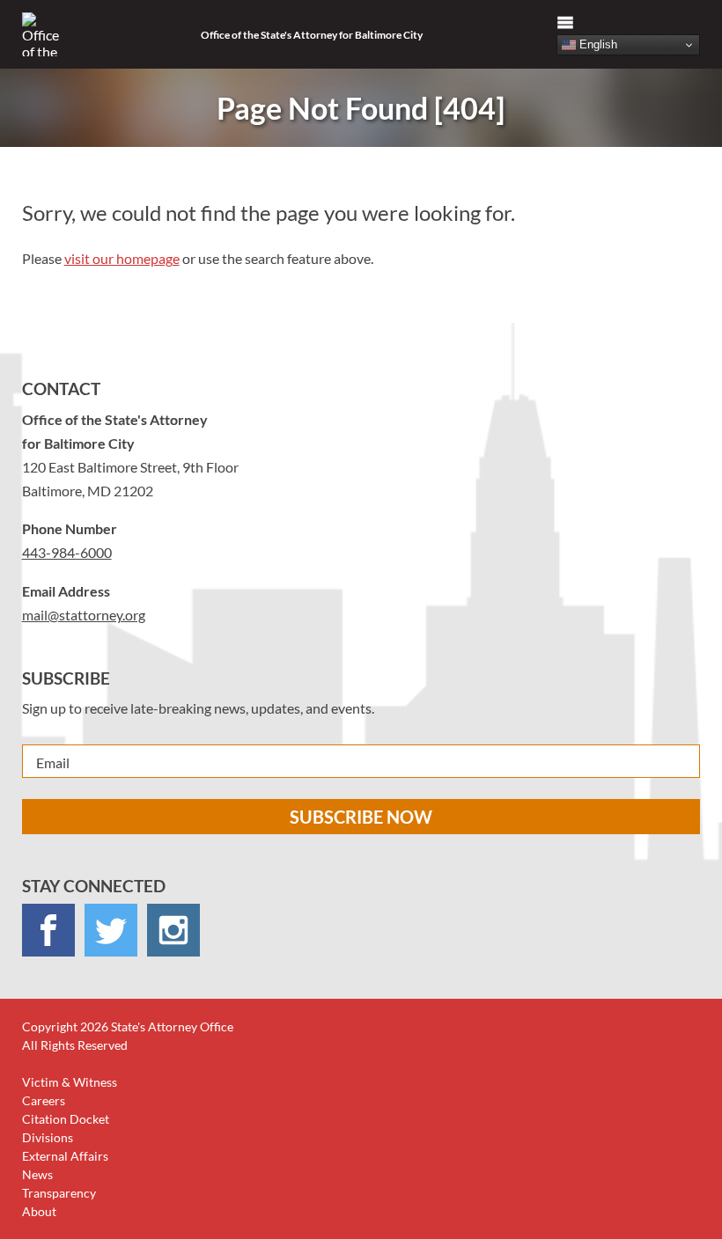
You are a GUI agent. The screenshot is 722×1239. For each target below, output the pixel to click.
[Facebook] (48, 930)
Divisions (47, 1137)
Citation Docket (65, 1118)
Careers (43, 1100)
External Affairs (65, 1155)
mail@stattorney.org (83, 614)
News (37, 1174)
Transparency (59, 1192)
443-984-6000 (67, 552)
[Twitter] (111, 930)
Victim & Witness (69, 1081)
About (39, 1211)
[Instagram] (173, 930)
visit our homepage (122, 258)
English (596, 44)
